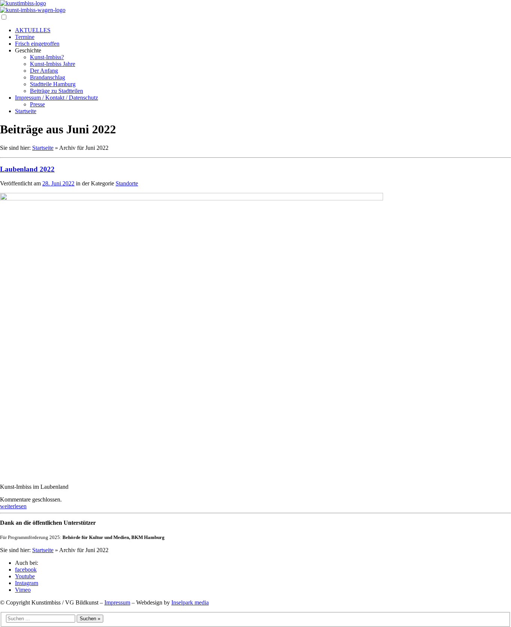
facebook (26, 569)
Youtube (25, 576)
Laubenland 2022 (27, 169)
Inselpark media (190, 602)
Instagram (26, 583)
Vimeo (23, 590)
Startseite (42, 148)
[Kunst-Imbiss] (23, 3)
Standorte (127, 183)
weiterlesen (13, 506)
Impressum (117, 602)
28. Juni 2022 (58, 183)
